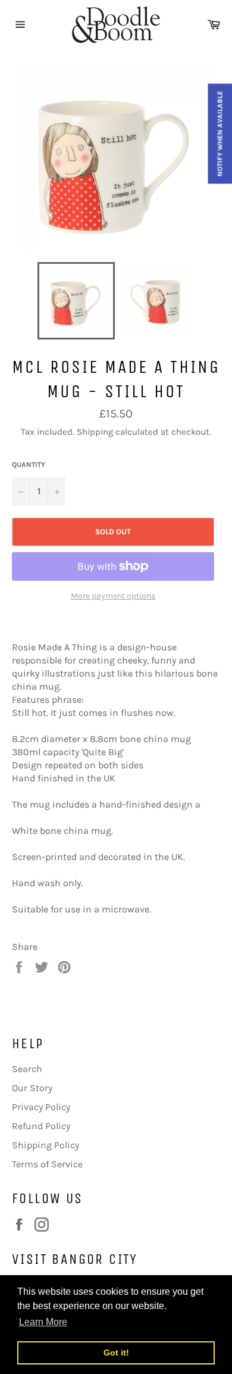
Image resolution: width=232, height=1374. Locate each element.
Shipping (95, 431)
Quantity (28, 464)
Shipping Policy (45, 1145)
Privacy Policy (41, 1107)
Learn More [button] (43, 1322)
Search (27, 1068)
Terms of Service (47, 1164)
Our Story (32, 1087)
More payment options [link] (113, 596)
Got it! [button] (116, 1352)
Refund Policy (41, 1126)
